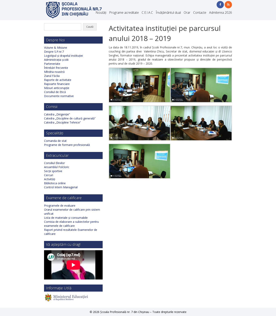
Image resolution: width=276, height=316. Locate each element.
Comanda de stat (55, 141)
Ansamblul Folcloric (56, 167)
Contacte (199, 12)
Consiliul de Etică (55, 92)
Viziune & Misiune (55, 47)
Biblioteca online (55, 183)
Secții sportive (53, 171)
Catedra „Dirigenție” (57, 114)
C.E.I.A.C (147, 12)
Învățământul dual (168, 12)
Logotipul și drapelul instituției (63, 56)
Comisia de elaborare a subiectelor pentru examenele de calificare (71, 224)
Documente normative (59, 96)
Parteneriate (52, 64)
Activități (49, 179)
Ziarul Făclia (52, 76)
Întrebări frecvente (56, 68)
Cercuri (48, 175)
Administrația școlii (56, 60)
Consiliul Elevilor (54, 163)
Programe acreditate (124, 12)
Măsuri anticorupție (56, 88)
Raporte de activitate (57, 80)
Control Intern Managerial (61, 187)
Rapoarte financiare (57, 84)
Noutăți (101, 12)
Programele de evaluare (59, 205)
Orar (187, 12)
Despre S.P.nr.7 (54, 51)
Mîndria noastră (54, 72)
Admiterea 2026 (220, 12)
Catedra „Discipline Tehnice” (62, 122)
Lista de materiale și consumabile (66, 218)
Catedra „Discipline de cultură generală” (70, 118)
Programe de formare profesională (67, 145)
